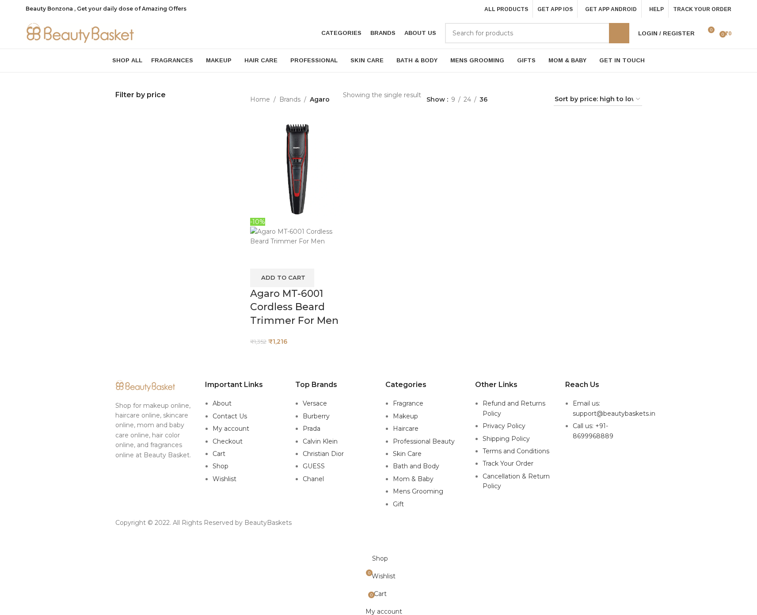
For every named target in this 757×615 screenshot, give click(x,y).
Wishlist (224, 479)
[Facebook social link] (355, 542)
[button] (282, 278)
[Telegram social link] (400, 542)
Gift (398, 504)
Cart (219, 454)
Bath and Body (416, 466)
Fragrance (408, 403)
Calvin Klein (320, 441)
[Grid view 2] (508, 99)
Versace (315, 403)
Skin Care (407, 454)
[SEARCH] (619, 33)
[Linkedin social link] (389, 542)
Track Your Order (508, 463)
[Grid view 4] (536, 99)
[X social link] (367, 542)
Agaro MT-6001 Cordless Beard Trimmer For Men (294, 307)
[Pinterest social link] (378, 542)
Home (260, 99)
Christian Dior (323, 454)
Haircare (405, 429)
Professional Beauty (424, 441)
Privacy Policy (504, 426)
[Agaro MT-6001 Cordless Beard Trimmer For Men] (297, 169)
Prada (311, 429)
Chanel (313, 479)
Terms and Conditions (516, 451)
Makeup (405, 416)
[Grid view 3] (522, 99)
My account (231, 429)
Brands (290, 99)
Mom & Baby (413, 479)
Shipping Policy (506, 439)
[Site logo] (81, 33)
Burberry (316, 416)
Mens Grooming (418, 491)
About (222, 403)
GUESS (314, 466)
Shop (220, 466)
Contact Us (230, 416)
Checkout (228, 441)
